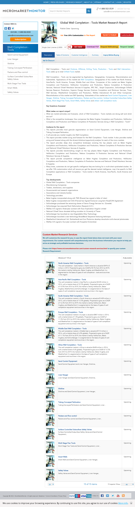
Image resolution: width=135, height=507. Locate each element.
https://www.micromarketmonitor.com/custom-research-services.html (79, 248)
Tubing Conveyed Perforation (71, 98)
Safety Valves (85, 101)
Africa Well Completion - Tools (70, 345)
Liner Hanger (63, 375)
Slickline (56, 98)
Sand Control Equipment (117, 95)
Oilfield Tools (69, 72)
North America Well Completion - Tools (73, 263)
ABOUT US (88, 2)
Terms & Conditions (51, 496)
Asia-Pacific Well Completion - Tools (72, 279)
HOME (46, 2)
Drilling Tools (91, 69)
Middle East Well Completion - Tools (72, 328)
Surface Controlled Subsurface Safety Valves (75, 429)
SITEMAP (97, 2)
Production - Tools (105, 69)
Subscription (20, 39)
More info (123, 503)
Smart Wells (74, 101)
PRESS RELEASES (57, 2)
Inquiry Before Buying (111, 55)
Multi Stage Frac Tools (60, 101)
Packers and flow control (93, 98)
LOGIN (118, 2)
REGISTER (127, 2)
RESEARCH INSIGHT (74, 2)
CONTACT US (108, 2)
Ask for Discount (48, 60)
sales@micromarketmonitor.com (117, 12)
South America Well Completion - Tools (73, 296)
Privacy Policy (62, 496)
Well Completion (87, 80)
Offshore (81, 69)
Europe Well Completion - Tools (70, 312)
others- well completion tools (105, 101)
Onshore (73, 69)
